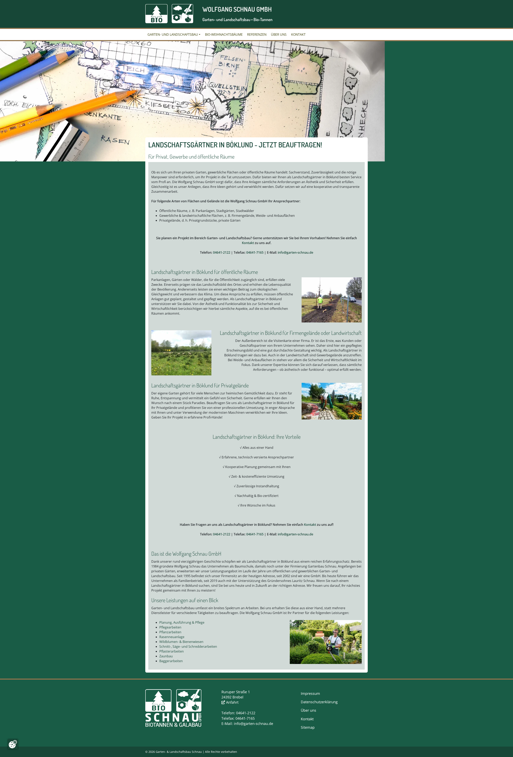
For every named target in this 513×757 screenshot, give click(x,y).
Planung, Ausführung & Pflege (181, 622)
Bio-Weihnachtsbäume (224, 34)
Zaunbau (166, 656)
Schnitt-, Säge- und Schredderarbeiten (188, 646)
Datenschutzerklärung (319, 701)
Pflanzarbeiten (170, 632)
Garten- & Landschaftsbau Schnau (179, 752)
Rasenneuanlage (171, 637)
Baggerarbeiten (171, 661)
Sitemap (308, 727)
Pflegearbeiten (170, 627)
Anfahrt (231, 702)
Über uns (279, 34)
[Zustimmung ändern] (13, 744)
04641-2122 (221, 252)
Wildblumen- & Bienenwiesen (181, 641)
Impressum (310, 693)
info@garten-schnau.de (295, 252)
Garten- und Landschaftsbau (172, 34)
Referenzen (257, 34)
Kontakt (298, 34)
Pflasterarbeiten (171, 651)
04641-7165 (255, 252)
